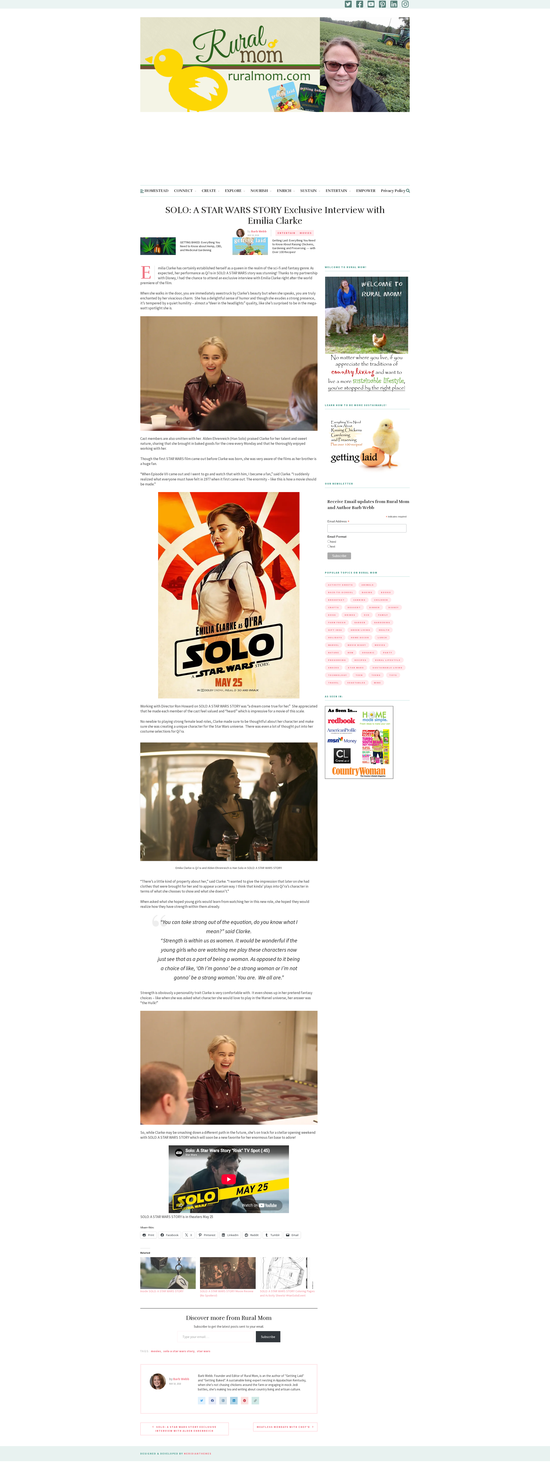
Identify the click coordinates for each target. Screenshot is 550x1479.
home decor (360, 637)
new (350, 652)
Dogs (332, 615)
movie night (357, 645)
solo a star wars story (178, 1351)
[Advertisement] (275, 153)
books (386, 592)
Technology (337, 675)
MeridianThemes (197, 1453)
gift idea (335, 630)
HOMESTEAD (156, 191)
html (333, 541)
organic (368, 652)
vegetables (356, 682)
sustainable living (387, 667)
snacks (333, 667)
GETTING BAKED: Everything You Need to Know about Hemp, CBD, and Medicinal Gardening (201, 246)
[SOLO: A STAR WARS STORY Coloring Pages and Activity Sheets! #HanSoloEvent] (288, 1273)
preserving (337, 660)
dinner (374, 607)
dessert (354, 607)
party (387, 652)
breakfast (336, 599)
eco (367, 615)
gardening (382, 622)
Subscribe (268, 1337)
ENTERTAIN (336, 191)
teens (376, 675)
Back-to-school (340, 592)
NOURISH (259, 191)
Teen (359, 675)
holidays (335, 637)
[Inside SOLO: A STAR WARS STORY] (168, 1273)
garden (359, 622)
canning (359, 599)
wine (377, 682)
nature (333, 652)
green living (360, 630)
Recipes (360, 660)
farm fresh (337, 622)
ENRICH (284, 191)
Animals (368, 584)
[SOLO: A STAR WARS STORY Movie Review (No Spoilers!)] (228, 1273)
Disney (393, 607)
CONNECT (183, 191)
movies (156, 1351)
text (332, 546)
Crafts (333, 607)
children (381, 599)
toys (393, 675)
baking (367, 592)
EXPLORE (233, 191)
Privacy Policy (393, 191)
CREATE (209, 191)
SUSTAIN (308, 191)
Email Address (338, 521)
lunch (382, 637)
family (383, 615)
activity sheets (340, 584)
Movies (306, 233)
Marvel (333, 645)
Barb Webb (259, 231)
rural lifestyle (387, 660)
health (384, 630)
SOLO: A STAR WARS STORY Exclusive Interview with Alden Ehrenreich (186, 1428)
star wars (203, 1351)
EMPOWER (365, 191)
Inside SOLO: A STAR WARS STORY (161, 1291)
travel (333, 682)
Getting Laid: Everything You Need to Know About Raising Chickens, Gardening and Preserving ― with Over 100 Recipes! (293, 246)
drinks (350, 615)
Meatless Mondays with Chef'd (283, 1426)
